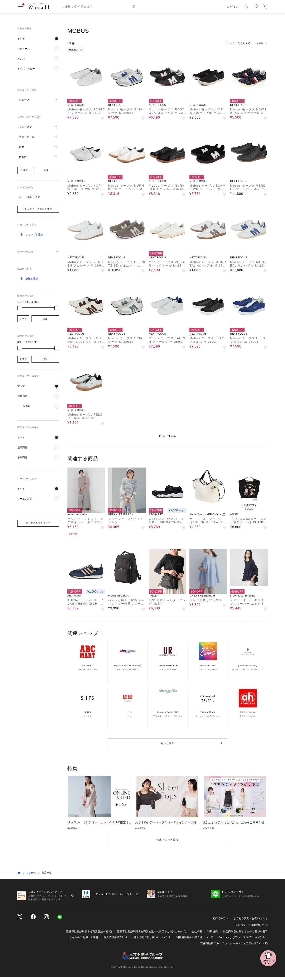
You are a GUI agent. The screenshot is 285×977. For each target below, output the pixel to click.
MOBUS (31, 872)
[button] (38, 39)
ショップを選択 (34, 234)
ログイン (233, 6)
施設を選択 (32, 278)
